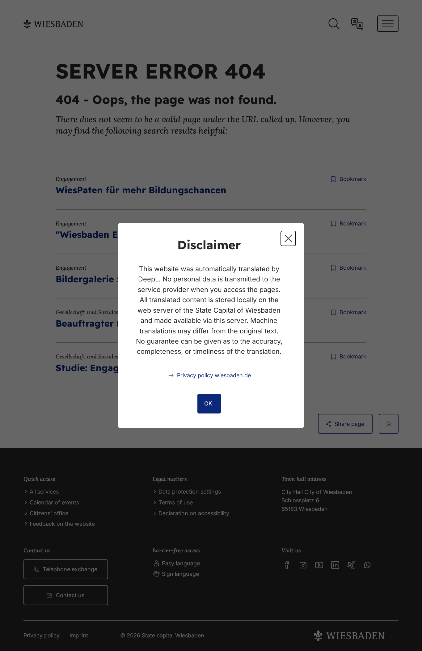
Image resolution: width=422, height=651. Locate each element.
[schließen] (288, 238)
